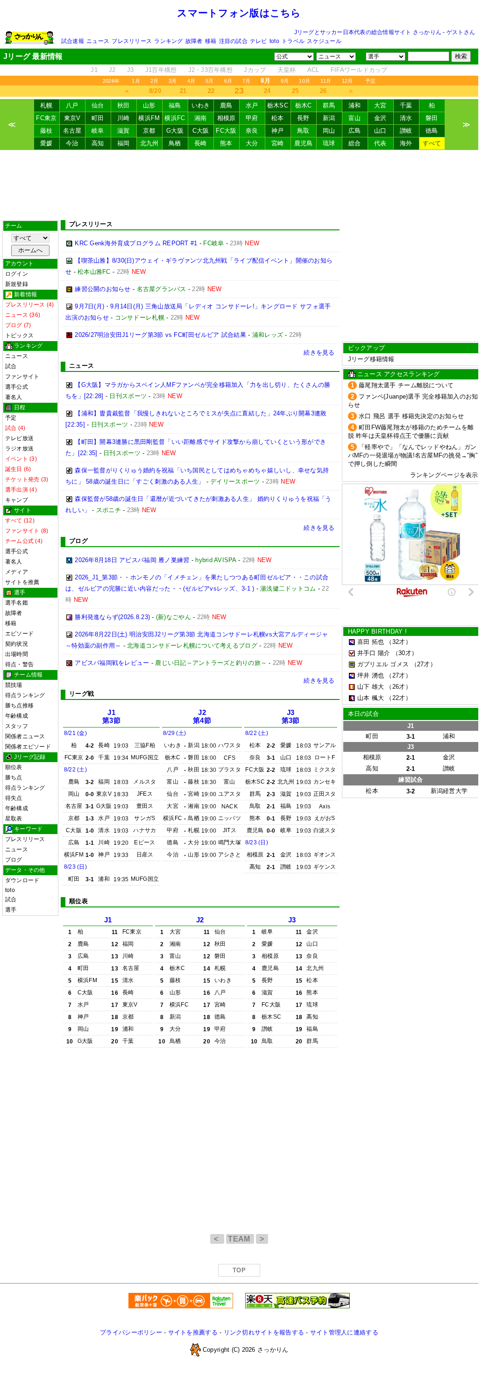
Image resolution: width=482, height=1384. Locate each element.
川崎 (123, 117)
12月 (347, 81)
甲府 (252, 117)
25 (295, 90)
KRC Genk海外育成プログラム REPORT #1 (136, 243)
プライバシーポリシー (131, 1332)
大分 (252, 143)
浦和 (354, 105)
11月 (326, 81)
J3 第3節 (291, 716)
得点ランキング (25, 695)
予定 (370, 81)
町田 (98, 117)
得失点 (13, 798)
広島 (354, 130)
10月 (304, 81)
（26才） (398, 686)
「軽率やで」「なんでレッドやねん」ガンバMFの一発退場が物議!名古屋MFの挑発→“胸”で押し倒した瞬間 (412, 455)
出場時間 (16, 654)
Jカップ (255, 69)
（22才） (398, 697)
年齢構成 (16, 716)
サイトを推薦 (22, 582)
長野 (303, 117)
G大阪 (175, 130)
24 (267, 90)
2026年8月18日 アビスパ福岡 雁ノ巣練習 (132, 560)
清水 (406, 117)
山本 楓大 (370, 697)
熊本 (226, 143)
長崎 (200, 143)
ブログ (13, 859)
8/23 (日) (75, 866)
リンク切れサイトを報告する (264, 1332)
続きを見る (319, 352)
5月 (209, 81)
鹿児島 (303, 143)
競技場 (13, 685)
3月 (173, 81)
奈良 (252, 130)
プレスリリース (132, 41)
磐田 (431, 117)
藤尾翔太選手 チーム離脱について (406, 385)
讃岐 (406, 130)
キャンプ (16, 500)
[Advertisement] (239, 185)
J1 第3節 (111, 716)
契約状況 (16, 644)
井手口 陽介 (373, 652)
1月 (136, 81)
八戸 (72, 105)
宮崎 (277, 143)
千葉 (406, 105)
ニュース (97, 41)
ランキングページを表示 (444, 474)
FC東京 (46, 117)
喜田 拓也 (370, 641)
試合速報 (72, 41)
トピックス (19, 335)
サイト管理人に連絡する (344, 1332)
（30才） (405, 652)
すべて (432, 143)
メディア (16, 572)
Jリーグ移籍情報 (371, 359)
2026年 (111, 81)
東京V (72, 117)
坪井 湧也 (370, 675)
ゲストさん (461, 32)
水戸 (252, 105)
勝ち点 (13, 777)
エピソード (19, 633)
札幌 (46, 105)
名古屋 (72, 130)
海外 (406, 143)
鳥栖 (175, 143)
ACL (313, 69)
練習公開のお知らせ (102, 288)
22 (211, 90)
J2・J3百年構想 (210, 69)
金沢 (380, 117)
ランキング (168, 41)
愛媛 (46, 143)
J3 (130, 69)
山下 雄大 (370, 686)
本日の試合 (363, 713)
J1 (94, 69)
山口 (380, 130)
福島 (175, 105)
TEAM (240, 1239)
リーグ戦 (81, 693)
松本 (277, 117)
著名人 (13, 397)
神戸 (277, 130)
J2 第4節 (202, 716)
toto (274, 41)
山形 (149, 105)
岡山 (329, 130)
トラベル (293, 41)
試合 (10, 366)
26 (323, 90)
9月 (285, 81)
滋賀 (123, 130)
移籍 (210, 41)
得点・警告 (19, 664)
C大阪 (200, 130)
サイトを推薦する (193, 1332)
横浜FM (149, 117)
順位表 (13, 767)
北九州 (149, 143)
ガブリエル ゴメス (383, 664)
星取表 (13, 818)
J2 (112, 69)
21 (183, 90)
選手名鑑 (16, 602)
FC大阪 (226, 130)
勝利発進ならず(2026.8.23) (112, 617)
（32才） (398, 641)
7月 (246, 81)
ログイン (16, 274)
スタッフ (16, 726)
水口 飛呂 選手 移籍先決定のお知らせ (411, 416)
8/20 (155, 90)
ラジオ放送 (19, 448)
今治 (72, 143)
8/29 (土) (174, 733)
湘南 (200, 117)
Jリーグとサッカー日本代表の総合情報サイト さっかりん (367, 32)
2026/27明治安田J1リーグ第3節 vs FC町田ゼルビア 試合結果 (160, 334)
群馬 (329, 105)
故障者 (194, 41)
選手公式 (16, 387)
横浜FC (174, 117)
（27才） (423, 664)
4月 (191, 81)
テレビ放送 (19, 438)
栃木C (303, 105)
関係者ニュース (25, 736)
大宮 (380, 105)
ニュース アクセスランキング (398, 374)
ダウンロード (22, 880)
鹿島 (226, 105)
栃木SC (277, 105)
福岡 (123, 143)
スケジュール (324, 41)
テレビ (258, 41)
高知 (98, 143)
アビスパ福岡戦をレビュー (112, 662)
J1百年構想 (161, 69)
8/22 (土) (75, 769)
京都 (149, 130)
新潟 (329, 117)
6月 (228, 81)
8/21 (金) (75, 733)
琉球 (329, 143)
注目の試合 (233, 41)
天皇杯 (286, 69)
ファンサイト (22, 376)
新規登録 (16, 284)
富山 (354, 117)
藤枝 (46, 130)
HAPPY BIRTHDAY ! (377, 631)
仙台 (98, 105)
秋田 (123, 105)
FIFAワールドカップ (359, 69)
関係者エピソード (28, 746)
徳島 (431, 130)
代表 (380, 143)
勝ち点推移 (19, 705)
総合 (354, 143)
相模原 (226, 117)
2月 (154, 81)
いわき (200, 105)
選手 (10, 909)
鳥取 (303, 130)
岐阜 (98, 130)
